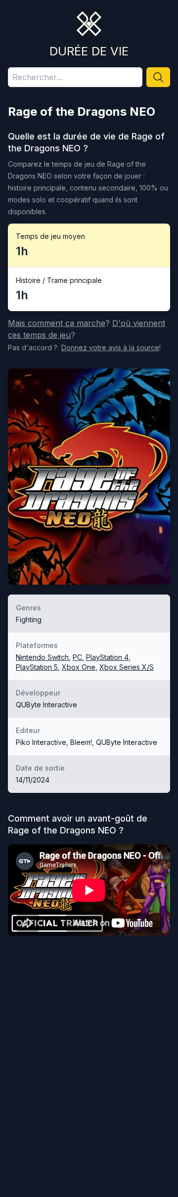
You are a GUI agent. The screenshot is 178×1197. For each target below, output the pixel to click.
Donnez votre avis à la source (110, 347)
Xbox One (78, 667)
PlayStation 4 (107, 657)
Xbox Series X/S (126, 667)
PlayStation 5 (37, 667)
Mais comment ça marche (56, 323)
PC (77, 657)
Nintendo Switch (42, 657)
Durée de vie (89, 51)
